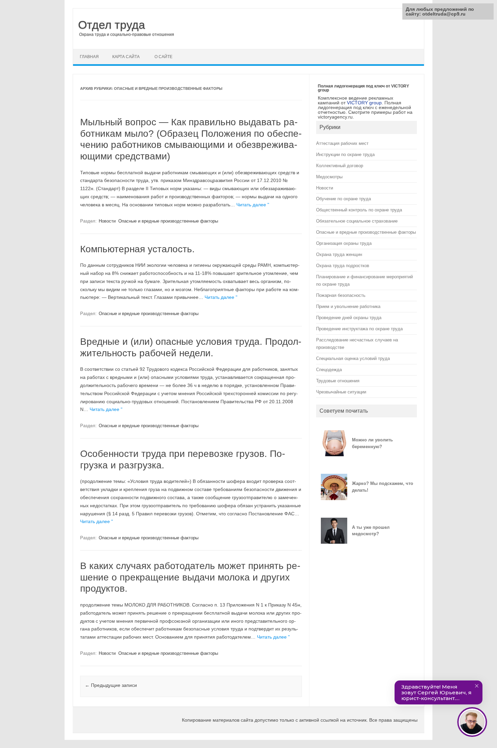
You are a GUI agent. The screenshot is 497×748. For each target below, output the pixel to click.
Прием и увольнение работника (348, 306)
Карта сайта (126, 56)
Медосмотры (329, 176)
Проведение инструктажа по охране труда (359, 328)
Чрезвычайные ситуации (341, 391)
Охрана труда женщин (339, 254)
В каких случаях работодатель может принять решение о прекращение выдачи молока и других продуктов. (190, 577)
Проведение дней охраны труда (348, 317)
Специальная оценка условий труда (353, 358)
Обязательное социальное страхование (357, 221)
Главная (89, 56)
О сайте (163, 56)
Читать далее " (252, 204)
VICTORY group (364, 102)
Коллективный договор (339, 165)
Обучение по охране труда (343, 198)
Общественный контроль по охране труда (359, 209)
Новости (107, 221)
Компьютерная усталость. (137, 249)
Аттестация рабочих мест (342, 143)
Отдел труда (111, 24)
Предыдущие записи (111, 685)
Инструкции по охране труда (345, 154)
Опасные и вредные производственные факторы (168, 221)
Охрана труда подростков (342, 265)
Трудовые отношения (337, 380)
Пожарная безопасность (340, 295)
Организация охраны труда (344, 243)
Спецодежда (329, 369)
